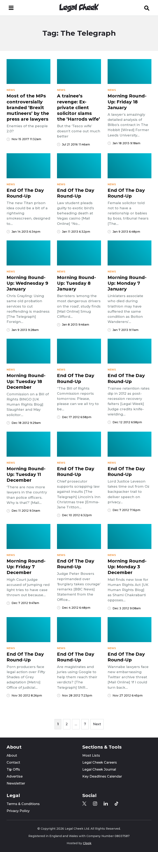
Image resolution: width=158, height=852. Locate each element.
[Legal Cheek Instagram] (95, 804)
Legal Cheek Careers (99, 762)
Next (97, 724)
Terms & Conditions (23, 804)
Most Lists (91, 755)
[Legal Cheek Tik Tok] (116, 804)
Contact (13, 762)
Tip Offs (13, 769)
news (11, 90)
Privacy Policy (18, 811)
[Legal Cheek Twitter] (84, 804)
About (12, 755)
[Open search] (146, 7)
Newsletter (16, 783)
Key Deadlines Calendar (102, 776)
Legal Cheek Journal (99, 769)
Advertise (15, 776)
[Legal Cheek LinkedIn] (106, 804)
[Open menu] (11, 7)
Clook (87, 843)
